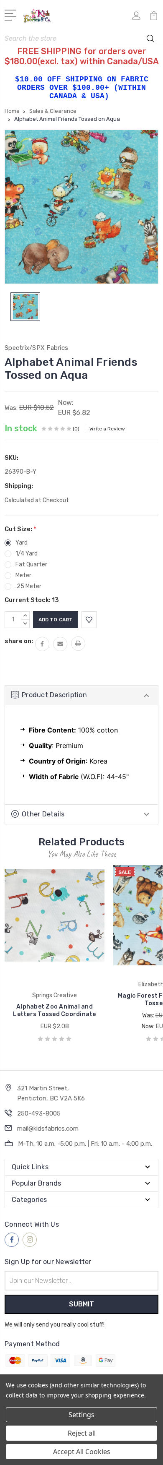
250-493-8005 (39, 1113)
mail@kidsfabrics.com (48, 1128)
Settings (81, 1414)
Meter (23, 575)
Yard (21, 542)
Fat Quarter (31, 564)
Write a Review (107, 429)
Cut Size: (20, 529)
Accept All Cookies (81, 1451)
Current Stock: (32, 600)
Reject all (82, 1433)
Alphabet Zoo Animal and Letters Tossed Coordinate (54, 1010)
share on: (19, 641)
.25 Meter (28, 586)
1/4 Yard (26, 553)
